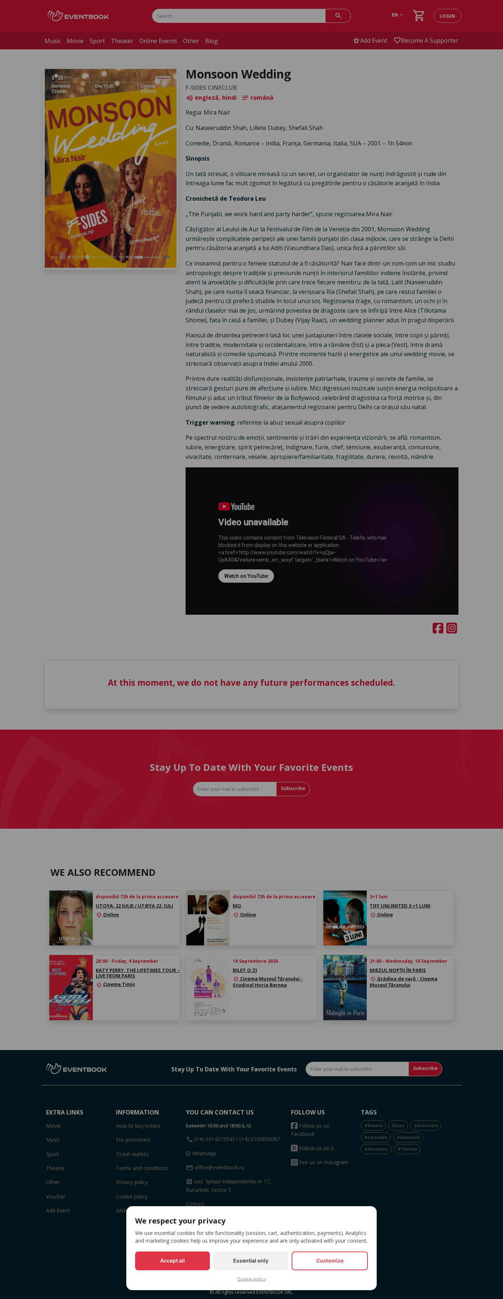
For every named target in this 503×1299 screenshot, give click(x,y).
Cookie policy (252, 1279)
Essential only (250, 1260)
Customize (330, 1260)
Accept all (172, 1260)
